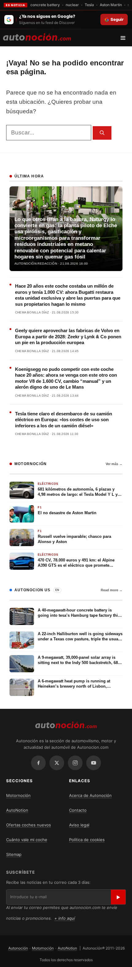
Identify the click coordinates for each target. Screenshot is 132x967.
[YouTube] (93, 762)
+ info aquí (64, 918)
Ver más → (114, 464)
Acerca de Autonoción (90, 795)
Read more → (111, 590)
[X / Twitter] (56, 762)
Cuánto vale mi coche (26, 839)
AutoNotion (17, 810)
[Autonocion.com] (37, 36)
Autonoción (18, 948)
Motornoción (18, 795)
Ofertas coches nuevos (28, 824)
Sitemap (13, 854)
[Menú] (125, 37)
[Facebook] (38, 762)
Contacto (78, 810)
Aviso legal (79, 824)
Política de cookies (87, 839)
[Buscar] (102, 133)
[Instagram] (75, 762)
